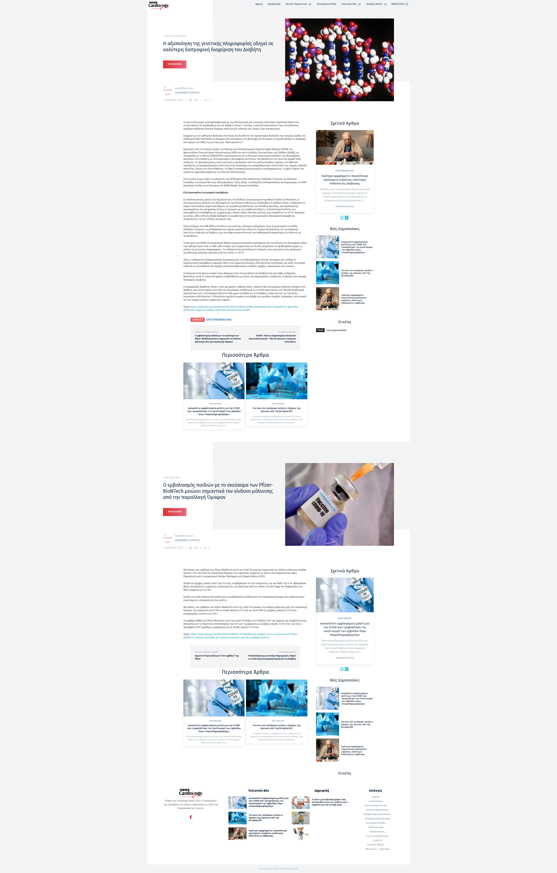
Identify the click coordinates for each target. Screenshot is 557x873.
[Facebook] (190, 817)
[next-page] (346, 218)
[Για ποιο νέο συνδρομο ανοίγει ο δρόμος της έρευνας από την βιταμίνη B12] (276, 381)
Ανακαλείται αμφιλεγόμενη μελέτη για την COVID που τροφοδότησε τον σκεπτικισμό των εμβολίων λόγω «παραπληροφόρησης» (214, 411)
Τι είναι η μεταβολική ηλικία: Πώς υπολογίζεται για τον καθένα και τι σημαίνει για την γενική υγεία (330, 802)
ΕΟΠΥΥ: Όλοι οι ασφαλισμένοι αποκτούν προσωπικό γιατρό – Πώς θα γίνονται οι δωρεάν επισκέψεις (272, 338)
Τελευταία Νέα (215, 404)
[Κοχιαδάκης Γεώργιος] (169, 90)
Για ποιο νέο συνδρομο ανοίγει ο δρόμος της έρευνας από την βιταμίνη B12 (277, 410)
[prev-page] (342, 218)
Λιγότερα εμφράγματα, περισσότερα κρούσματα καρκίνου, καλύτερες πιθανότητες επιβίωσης (344, 179)
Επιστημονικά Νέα (174, 36)
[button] (399, 4)
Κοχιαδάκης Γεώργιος (187, 92)
